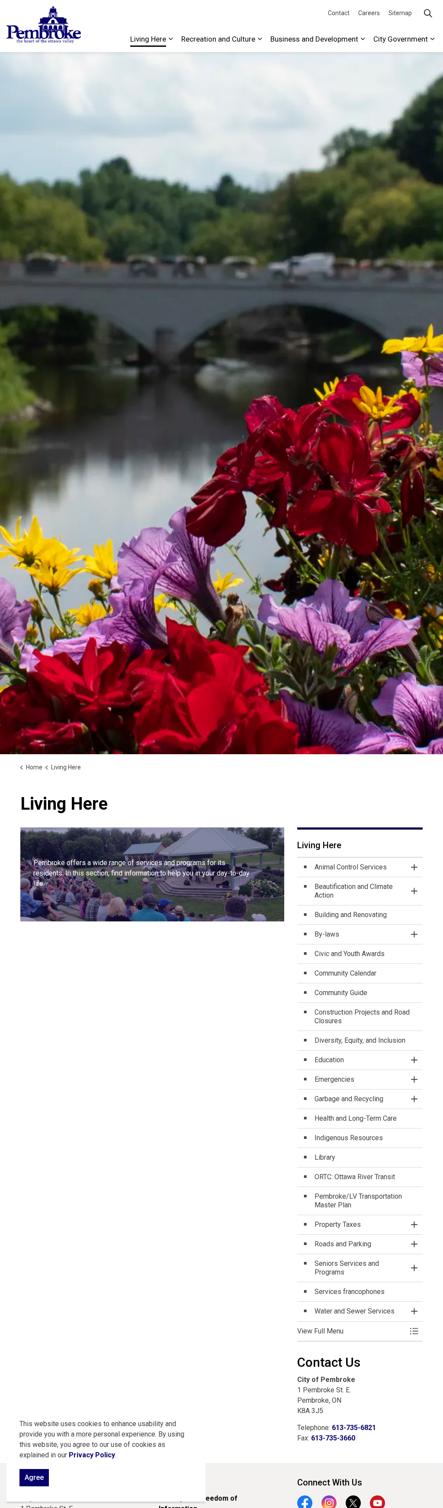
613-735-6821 (354, 1428)
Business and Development (314, 39)
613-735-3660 (333, 1438)
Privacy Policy (92, 1455)
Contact (339, 13)
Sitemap (400, 13)
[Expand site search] (428, 13)
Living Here (148, 39)
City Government (400, 39)
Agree (34, 1477)
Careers (369, 13)
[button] (351, 1331)
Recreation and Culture (218, 39)
